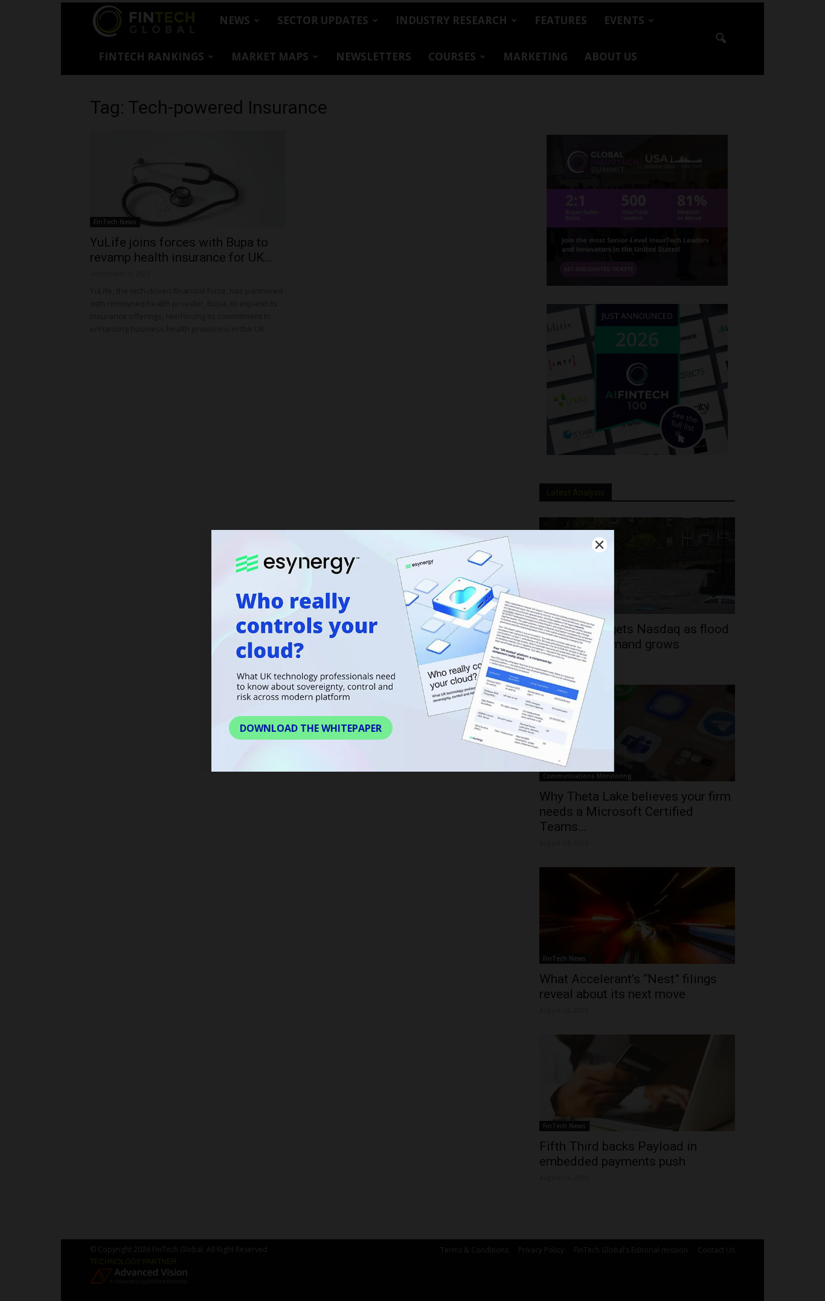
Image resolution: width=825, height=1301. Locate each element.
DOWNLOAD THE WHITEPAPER (311, 728)
